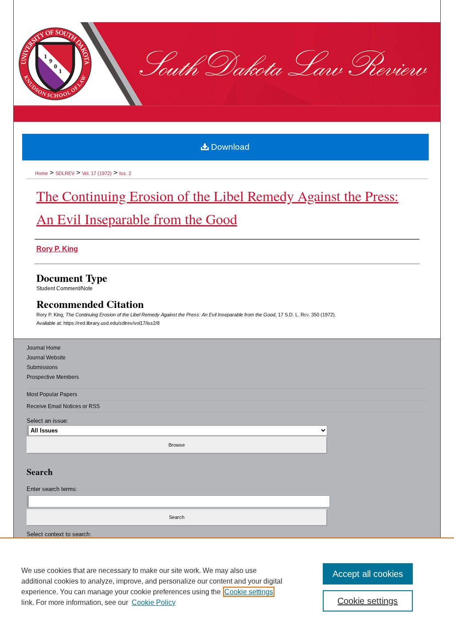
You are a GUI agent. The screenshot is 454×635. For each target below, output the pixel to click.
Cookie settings (248, 592)
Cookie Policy (154, 602)
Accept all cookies (368, 574)
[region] (227, 586)
